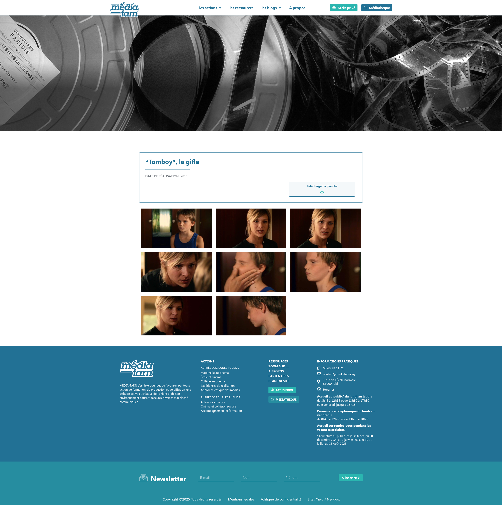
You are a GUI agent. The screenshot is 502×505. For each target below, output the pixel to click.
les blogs (269, 7)
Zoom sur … (278, 366)
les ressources (241, 7)
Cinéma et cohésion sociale (218, 406)
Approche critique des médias (220, 390)
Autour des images (213, 402)
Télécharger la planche (322, 186)
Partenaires (278, 376)
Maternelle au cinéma (215, 372)
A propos (297, 7)
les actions (208, 7)
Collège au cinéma (213, 381)
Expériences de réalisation (218, 385)
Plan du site (278, 381)
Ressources (278, 361)
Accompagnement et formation (221, 410)
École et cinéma (211, 377)
